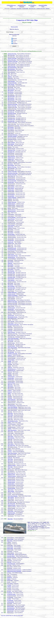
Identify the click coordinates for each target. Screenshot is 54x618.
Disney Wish (10, 145)
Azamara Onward (11, 485)
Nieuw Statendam (12, 268)
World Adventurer (11, 608)
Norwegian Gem (11, 275)
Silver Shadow (11, 497)
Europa (9, 494)
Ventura (9, 208)
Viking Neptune (11, 437)
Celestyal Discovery (12, 456)
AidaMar (9, 361)
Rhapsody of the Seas (13, 333)
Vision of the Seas (12, 335)
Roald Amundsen (11, 512)
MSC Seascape (11, 99)
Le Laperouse (10, 600)
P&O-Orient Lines (32, 8)
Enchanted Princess (12, 139)
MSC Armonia (11, 388)
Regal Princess (11, 154)
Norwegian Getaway (12, 136)
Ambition (10, 428)
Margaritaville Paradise (13, 420)
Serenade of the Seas (12, 304)
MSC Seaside (11, 127)
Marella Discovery (12, 370)
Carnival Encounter (12, 248)
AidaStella (10, 364)
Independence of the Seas (13, 125)
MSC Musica (10, 284)
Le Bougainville (10, 601)
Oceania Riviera (11, 381)
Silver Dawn (10, 459)
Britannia (10, 147)
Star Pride (9, 565)
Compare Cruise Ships (40, 8)
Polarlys (9, 579)
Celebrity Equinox (11, 203)
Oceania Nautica (11, 477)
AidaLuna (10, 372)
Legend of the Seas (12, 53)
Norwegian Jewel (11, 277)
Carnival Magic (11, 196)
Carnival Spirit (11, 309)
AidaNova (10, 76)
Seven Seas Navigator (13, 495)
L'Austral (9, 586)
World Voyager (10, 611)
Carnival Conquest (12, 237)
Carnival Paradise (12, 358)
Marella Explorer (11, 346)
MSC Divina (10, 163)
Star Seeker (9, 603)
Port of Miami (19, 8)
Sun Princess (11, 93)
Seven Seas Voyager (12, 453)
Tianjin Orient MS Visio (13, 255)
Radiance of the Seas (12, 303)
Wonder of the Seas (12, 58)
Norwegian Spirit (11, 350)
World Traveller (10, 606)
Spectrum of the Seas (12, 104)
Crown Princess (11, 219)
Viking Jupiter (11, 433)
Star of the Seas (11, 55)
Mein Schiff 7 (10, 231)
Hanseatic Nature (11, 556)
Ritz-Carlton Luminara (12, 447)
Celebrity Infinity (11, 297)
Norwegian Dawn (11, 287)
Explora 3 (10, 355)
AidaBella (10, 375)
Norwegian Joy (11, 111)
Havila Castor (10, 548)
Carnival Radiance (12, 258)
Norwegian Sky (11, 344)
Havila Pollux (10, 545)
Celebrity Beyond (11, 160)
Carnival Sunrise (11, 257)
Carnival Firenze (11, 179)
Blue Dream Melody (12, 454)
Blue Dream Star (11, 503)
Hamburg (9, 559)
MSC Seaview (11, 128)
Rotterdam (10, 263)
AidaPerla (10, 199)
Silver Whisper (11, 499)
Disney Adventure (11, 72)
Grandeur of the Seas (12, 353)
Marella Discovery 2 (12, 368)
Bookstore (48, 8)
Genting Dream (11, 131)
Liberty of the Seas (12, 124)
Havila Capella (10, 549)
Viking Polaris (11, 489)
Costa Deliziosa (11, 280)
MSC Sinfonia (11, 387)
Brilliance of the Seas (12, 301)
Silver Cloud (9, 540)
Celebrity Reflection (12, 197)
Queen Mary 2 (11, 133)
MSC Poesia (10, 283)
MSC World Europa (12, 70)
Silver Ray (10, 411)
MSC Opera (10, 385)
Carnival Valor (11, 238)
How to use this (14, 26)
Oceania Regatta (11, 488)
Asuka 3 (9, 422)
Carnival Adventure (12, 249)
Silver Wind (10, 518)
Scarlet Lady (10, 241)
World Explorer (10, 612)
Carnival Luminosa (12, 281)
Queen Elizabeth (11, 298)
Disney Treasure (11, 142)
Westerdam (10, 327)
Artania (9, 448)
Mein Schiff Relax (11, 116)
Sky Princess (10, 141)
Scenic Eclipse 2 (10, 537)
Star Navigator (11, 352)
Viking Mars (10, 442)
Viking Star (10, 440)
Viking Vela (10, 417)
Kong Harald (10, 583)
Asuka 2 (9, 425)
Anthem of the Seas (12, 105)
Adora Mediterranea (12, 318)
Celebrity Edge (11, 191)
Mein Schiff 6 (10, 264)
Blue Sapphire (11, 469)
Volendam (10, 398)
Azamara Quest (11, 486)
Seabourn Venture (12, 506)
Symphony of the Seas (13, 61)
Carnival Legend (11, 307)
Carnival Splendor (12, 217)
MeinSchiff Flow (11, 114)
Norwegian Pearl (11, 274)
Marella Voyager (11, 342)
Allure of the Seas (12, 64)
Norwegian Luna (11, 119)
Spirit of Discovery (12, 399)
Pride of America (11, 332)
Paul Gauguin (11, 515)
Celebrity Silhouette (12, 202)
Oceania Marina (11, 382)
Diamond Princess (12, 211)
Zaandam (10, 396)
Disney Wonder (11, 321)
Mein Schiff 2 (10, 229)
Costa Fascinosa (11, 223)
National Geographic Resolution (14, 571)
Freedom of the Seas (12, 122)
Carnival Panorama (12, 180)
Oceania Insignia (11, 482)
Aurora (9, 349)
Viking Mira (10, 416)
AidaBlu (9, 365)
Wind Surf (9, 562)
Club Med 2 (9, 560)
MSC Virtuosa (11, 90)
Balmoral (10, 450)
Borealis (9, 394)
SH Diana (9, 572)
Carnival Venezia (11, 177)
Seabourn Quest (11, 474)
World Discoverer (11, 605)
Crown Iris (10, 457)
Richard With (10, 580)
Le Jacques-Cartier (11, 594)
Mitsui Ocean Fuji (11, 473)
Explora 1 (10, 390)
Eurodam (10, 313)
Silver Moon (10, 460)
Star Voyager (10, 341)
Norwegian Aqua (11, 118)
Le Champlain (10, 597)
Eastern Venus (11, 500)
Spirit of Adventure (12, 401)
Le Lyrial (9, 588)
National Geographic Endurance (14, 569)
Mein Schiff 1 (10, 232)
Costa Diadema (11, 185)
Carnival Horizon (11, 183)
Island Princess (11, 278)
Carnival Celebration (12, 82)
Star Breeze (9, 568)
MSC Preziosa (11, 165)
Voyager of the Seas (12, 174)
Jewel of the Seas (12, 300)
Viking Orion (10, 431)
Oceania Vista (11, 379)
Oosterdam (10, 329)
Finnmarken (9, 551)
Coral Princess (11, 290)
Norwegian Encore (12, 102)
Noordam (10, 326)
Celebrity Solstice (11, 206)
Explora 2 (10, 391)
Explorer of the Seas (12, 171)
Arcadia (9, 320)
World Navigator (10, 609)
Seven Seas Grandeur (13, 408)
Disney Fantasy (11, 186)
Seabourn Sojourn (12, 476)
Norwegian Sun (11, 336)
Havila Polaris (10, 546)
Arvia (9, 73)
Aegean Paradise (11, 508)
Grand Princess (11, 251)
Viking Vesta (10, 414)
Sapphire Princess (12, 209)
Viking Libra (10, 419)
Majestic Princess (11, 148)
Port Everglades (25, 8)
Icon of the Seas (11, 56)
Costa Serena (11, 215)
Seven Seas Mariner (12, 430)
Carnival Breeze (11, 194)
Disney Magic (11, 323)
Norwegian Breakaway (13, 134)
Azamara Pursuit (11, 479)
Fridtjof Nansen (11, 514)
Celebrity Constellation (13, 295)
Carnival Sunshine (12, 252)
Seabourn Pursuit (11, 505)
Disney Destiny (11, 144)
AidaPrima (10, 200)
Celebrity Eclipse (11, 205)
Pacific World (10, 339)
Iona (9, 75)
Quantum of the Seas (12, 107)
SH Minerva (9, 592)
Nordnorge (9, 577)
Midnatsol (9, 543)
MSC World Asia (11, 69)
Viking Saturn (11, 443)
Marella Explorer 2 (12, 356)
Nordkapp (9, 575)
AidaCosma (10, 78)
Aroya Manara (11, 130)
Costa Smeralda (11, 81)
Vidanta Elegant (10, 553)
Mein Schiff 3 (10, 269)
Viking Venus (10, 436)
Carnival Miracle (11, 310)
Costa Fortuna (11, 254)
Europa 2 (10, 451)
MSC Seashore (11, 98)
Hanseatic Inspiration (11, 557)
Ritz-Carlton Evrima (12, 502)
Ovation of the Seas (12, 108)
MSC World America (12, 67)
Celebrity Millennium (12, 292)
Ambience (10, 367)
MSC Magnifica (11, 271)
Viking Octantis (11, 491)
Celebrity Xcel (11, 159)
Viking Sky (10, 434)
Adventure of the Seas (13, 173)
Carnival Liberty (11, 234)
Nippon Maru (10, 511)
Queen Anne (10, 226)
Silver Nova (10, 413)
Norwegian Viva (11, 151)
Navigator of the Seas (12, 162)
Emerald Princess (11, 222)
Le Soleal (9, 585)
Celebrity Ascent (11, 157)
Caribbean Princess (12, 228)
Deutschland (10, 509)
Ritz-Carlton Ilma (11, 445)
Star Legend (10, 566)
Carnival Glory (11, 240)
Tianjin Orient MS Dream (13, 338)
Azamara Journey (12, 480)
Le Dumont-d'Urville (11, 595)
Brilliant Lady (10, 246)
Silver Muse (10, 462)
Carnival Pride (11, 315)
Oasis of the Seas (12, 65)
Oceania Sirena (11, 483)
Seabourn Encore (11, 463)
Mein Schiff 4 (10, 266)
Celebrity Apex (11, 189)
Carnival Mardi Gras (12, 79)
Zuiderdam (10, 330)
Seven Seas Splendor (12, 407)
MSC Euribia (10, 87)
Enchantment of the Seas (13, 324)
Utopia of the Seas (12, 59)
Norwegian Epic (11, 121)
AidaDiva (10, 373)
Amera (9, 468)
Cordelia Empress (12, 427)
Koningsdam (10, 260)
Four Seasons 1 (11, 471)
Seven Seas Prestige (12, 347)
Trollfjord (9, 542)
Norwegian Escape (12, 113)
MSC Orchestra (11, 286)
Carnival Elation (11, 359)
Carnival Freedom (12, 235)
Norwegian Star (11, 289)
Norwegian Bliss (11, 110)
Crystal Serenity (11, 376)
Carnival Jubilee (11, 85)
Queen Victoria (11, 306)
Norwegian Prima (11, 150)
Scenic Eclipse (10, 539)
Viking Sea (10, 439)
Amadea (9, 492)
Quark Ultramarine (11, 563)
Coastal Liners (13, 8)
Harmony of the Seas (12, 62)
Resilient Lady (11, 243)
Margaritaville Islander (13, 316)
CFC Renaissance (12, 405)
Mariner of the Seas (12, 167)
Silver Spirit (10, 466)
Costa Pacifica (11, 214)
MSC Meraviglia (11, 96)
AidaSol (9, 362)
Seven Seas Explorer (12, 410)
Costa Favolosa (11, 225)
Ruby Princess (11, 220)
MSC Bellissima (11, 95)
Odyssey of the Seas (12, 101)
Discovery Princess (12, 137)
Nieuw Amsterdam (12, 312)
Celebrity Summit (11, 294)
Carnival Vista (11, 182)
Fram (8, 574)
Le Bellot (9, 598)
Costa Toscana (11, 84)
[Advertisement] (27, 14)
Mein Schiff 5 (10, 261)
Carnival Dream (11, 193)
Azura (9, 212)
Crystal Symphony (12, 424)
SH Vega (9, 591)
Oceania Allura (11, 378)
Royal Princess (11, 153)
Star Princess (11, 92)
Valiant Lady (10, 245)
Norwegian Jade (11, 272)
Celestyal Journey (12, 402)
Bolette (9, 393)
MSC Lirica (10, 384)
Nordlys (8, 582)
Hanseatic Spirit (10, 554)
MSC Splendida (11, 168)
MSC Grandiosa (11, 88)
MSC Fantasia (11, 170)
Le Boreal (9, 589)
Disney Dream (11, 188)
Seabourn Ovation (12, 465)
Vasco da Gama (11, 404)
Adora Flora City (11, 156)
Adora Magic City (11, 176)
